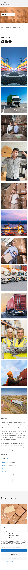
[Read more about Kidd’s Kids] (14, 513)
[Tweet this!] (11, 474)
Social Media (16, 27)
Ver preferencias (14, 558)
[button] (26, 535)
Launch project (7, 480)
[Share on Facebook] (9, 474)
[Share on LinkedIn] (15, 474)
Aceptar (14, 551)
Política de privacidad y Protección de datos (14, 563)
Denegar (14, 554)
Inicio (2, 27)
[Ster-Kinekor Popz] (10, 41)
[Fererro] (2, 41)
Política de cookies (10, 561)
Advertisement (7, 526)
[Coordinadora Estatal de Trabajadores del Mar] (5, 3)
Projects (8, 27)
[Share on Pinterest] (13, 474)
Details (6, 531)
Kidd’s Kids (6, 527)
